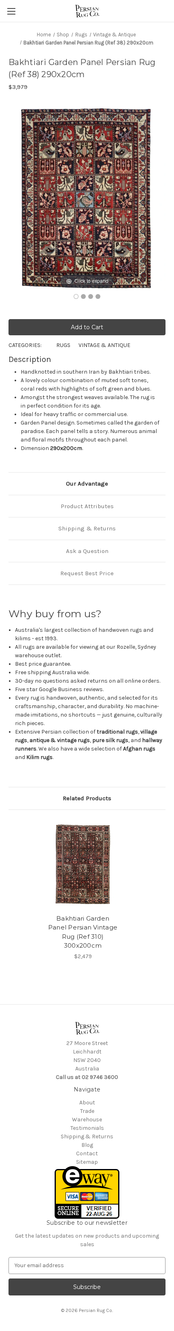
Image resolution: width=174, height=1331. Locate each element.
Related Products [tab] (87, 798)
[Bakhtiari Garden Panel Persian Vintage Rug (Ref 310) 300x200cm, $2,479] (83, 864)
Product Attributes (87, 506)
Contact (87, 1153)
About (87, 1102)
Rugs (63, 345)
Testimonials (87, 1128)
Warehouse (87, 1119)
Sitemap (87, 1162)
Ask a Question (87, 551)
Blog (87, 1145)
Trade (87, 1111)
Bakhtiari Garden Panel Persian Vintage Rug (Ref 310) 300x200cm (82, 932)
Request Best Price (87, 573)
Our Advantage (87, 483)
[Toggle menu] (11, 11)
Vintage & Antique (104, 345)
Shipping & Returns (87, 528)
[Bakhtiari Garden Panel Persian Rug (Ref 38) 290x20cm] (76, 296)
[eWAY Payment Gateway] (87, 1191)
